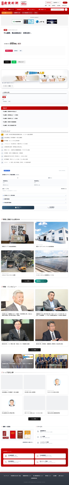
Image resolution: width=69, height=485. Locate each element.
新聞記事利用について (27, 475)
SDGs (36, 12)
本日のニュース (9, 50)
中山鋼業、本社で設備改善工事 (9, 125)
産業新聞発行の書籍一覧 (27, 442)
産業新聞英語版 (34, 478)
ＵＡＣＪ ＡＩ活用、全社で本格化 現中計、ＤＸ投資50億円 (17, 162)
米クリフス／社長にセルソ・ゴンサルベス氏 (33, 412)
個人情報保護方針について (38, 475)
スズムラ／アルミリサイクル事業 (8, 275)
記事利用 (53, 5)
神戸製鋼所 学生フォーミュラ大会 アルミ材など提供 (16, 159)
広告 (49, 5)
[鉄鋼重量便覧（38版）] (13, 435)
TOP (4, 9)
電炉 (20, 50)
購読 (46, 5)
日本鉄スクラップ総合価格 (9, 195)
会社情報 (58, 5)
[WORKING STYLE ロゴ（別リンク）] (28, 357)
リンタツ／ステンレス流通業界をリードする (45, 275)
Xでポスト (7, 61)
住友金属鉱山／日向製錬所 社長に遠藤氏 (13, 137)
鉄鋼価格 (15, 50)
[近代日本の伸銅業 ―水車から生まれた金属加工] (6, 435)
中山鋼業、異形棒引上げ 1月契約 (10, 118)
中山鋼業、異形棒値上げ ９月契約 (10, 115)
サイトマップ (6, 475)
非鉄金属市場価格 (7, 202)
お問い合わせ (64, 5)
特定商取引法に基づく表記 (16, 475)
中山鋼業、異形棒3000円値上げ (9, 111)
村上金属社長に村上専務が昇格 (8, 412)
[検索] (66, 9)
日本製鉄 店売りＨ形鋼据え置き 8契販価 (13, 153)
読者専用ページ (56, 2)
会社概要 (54, 475)
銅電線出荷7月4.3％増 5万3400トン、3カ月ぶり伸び (15, 156)
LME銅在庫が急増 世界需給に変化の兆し (13, 146)
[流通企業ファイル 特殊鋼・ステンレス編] (27, 435)
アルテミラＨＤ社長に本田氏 (53, 392)
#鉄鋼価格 (5, 101)
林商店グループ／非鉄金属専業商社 (9, 246)
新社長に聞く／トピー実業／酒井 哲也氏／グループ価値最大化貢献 (15, 343)
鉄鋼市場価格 (7, 199)
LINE (14, 61)
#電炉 (9, 101)
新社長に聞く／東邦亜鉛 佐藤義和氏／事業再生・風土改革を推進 (49, 343)
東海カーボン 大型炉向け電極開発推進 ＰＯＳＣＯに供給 (17, 149)
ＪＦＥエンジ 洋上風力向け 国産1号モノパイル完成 (15, 143)
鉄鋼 (4, 97)
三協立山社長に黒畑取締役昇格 (53, 412)
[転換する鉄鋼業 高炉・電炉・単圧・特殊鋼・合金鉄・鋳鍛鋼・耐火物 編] (20, 435)
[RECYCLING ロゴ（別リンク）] (62, 357)
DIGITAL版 (49, 2)
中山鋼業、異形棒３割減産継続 (9, 121)
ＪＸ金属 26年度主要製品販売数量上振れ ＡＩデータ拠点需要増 (18, 134)
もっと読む (27, 281)
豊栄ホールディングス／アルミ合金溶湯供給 (45, 246)
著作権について (48, 475)
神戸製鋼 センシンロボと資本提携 (11, 140)
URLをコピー (21, 61)
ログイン (65, 2)
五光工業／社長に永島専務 (30, 392)
